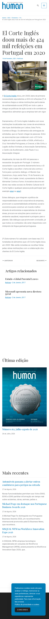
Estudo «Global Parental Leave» (22, 278)
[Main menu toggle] (44, 5)
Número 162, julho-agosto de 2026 (20, 429)
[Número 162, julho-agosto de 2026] (24, 396)
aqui (12, 191)
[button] (38, 5)
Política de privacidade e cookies (27, 604)
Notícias (20, 58)
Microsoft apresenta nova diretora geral (23, 292)
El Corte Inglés (10, 96)
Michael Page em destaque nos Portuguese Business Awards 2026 (24, 505)
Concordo (22, 610)
